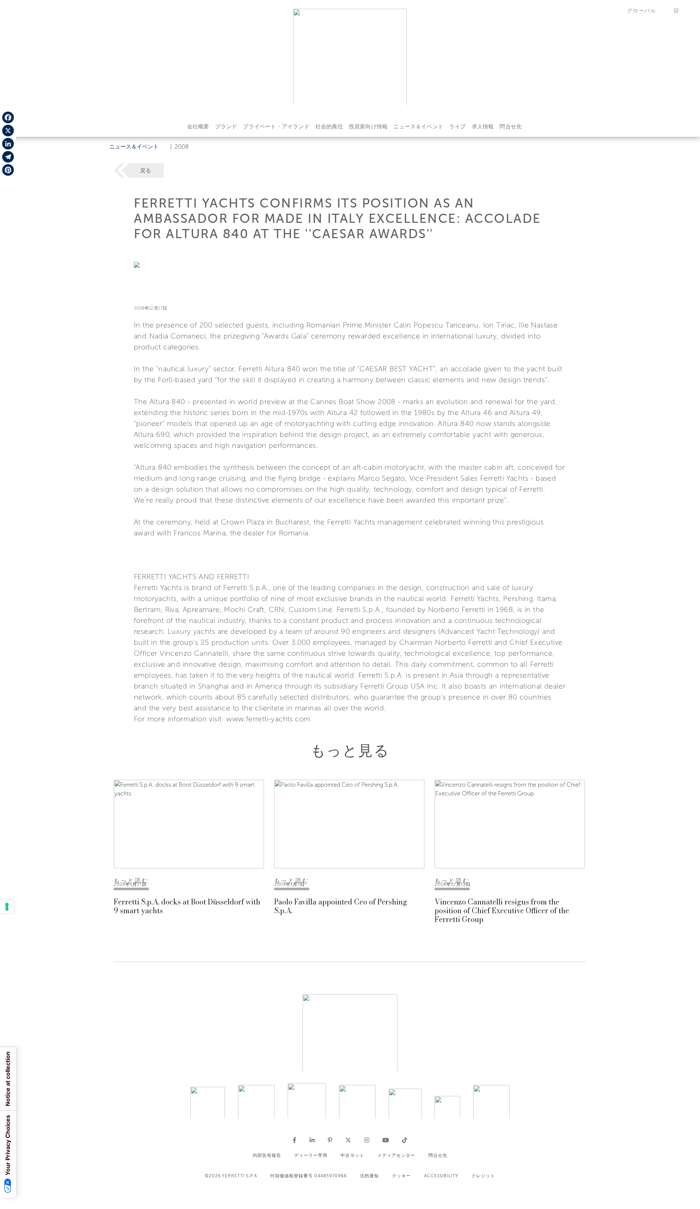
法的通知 (369, 1175)
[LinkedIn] (8, 143)
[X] (8, 130)
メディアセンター (396, 1155)
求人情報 (483, 126)
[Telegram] (8, 156)
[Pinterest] (8, 170)
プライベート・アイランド (276, 126)
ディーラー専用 (310, 1155)
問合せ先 (510, 126)
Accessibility (441, 1175)
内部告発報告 (267, 1155)
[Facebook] (8, 117)
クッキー (401, 1175)
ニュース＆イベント (418, 126)
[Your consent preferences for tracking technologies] (7, 907)
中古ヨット (352, 1155)
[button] (646, 11)
